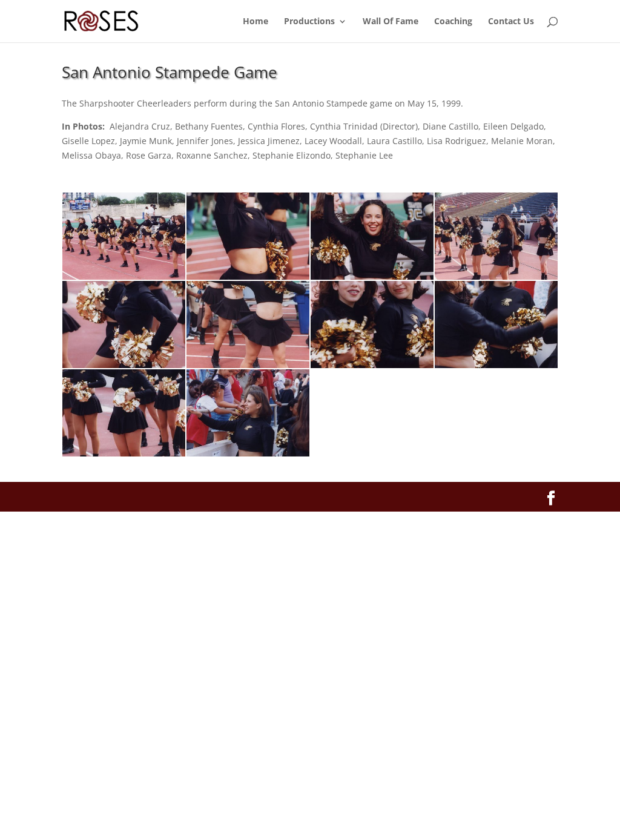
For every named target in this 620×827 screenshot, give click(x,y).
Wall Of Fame (390, 22)
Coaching (453, 22)
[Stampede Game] (123, 276)
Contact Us (511, 22)
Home (255, 22)
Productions (309, 22)
